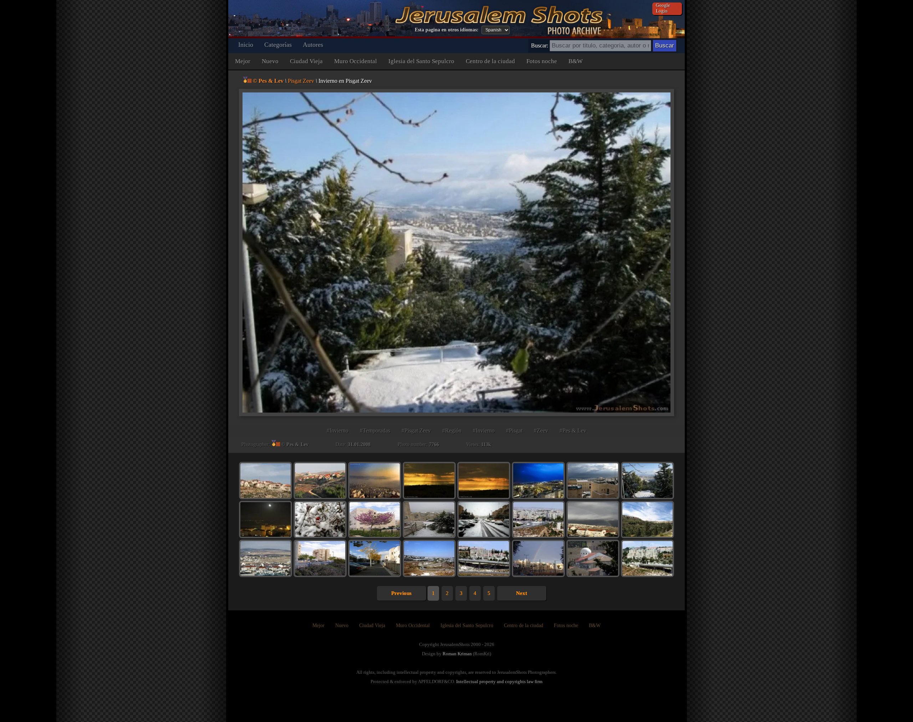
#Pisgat (514, 431)
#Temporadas (375, 431)
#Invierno (337, 431)
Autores (313, 44)
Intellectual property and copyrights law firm (499, 681)
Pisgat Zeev (301, 81)
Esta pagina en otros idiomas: (447, 29)
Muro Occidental (355, 61)
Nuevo (270, 61)
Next (521, 593)
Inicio (245, 44)
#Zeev (541, 431)
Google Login (663, 8)
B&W (575, 61)
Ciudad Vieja (306, 61)
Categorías (278, 44)
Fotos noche (541, 61)
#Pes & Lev (573, 431)
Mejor (242, 61)
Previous (401, 593)
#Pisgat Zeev (416, 431)
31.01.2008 (359, 444)
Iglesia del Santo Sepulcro (421, 61)
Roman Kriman (457, 653)
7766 (434, 444)
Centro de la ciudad (490, 61)
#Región (451, 431)
